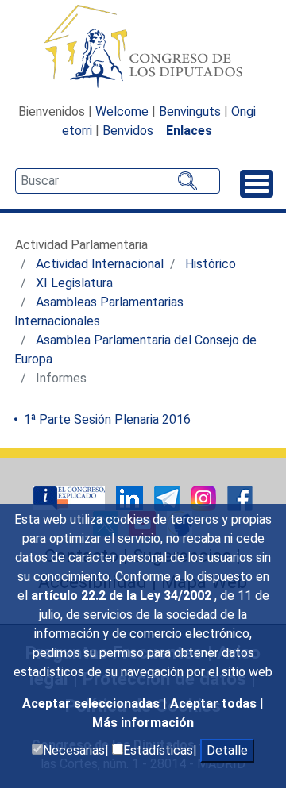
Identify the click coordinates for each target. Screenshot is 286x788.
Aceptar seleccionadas (92, 703)
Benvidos (127, 130)
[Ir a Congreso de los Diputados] (143, 46)
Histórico (210, 263)
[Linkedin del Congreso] (131, 497)
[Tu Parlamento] (70, 497)
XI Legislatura (74, 282)
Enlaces (189, 130)
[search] (117, 181)
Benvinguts (190, 111)
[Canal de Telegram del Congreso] (168, 497)
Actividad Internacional (100, 263)
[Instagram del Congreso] (205, 497)
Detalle (227, 750)
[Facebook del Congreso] (240, 497)
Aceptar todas (215, 703)
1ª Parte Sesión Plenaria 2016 (106, 419)
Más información (143, 722)
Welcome (122, 111)
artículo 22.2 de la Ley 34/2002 (122, 595)
